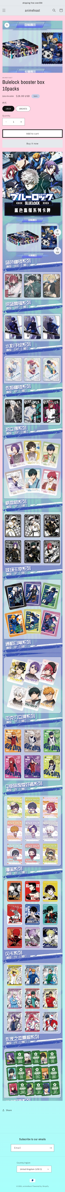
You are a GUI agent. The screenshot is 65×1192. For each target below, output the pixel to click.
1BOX (8, 108)
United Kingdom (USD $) (31, 1169)
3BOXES (23, 108)
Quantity (6, 115)
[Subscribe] (50, 1148)
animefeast (27, 1186)
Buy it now (32, 143)
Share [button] (9, 1110)
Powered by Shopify (40, 1186)
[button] (3, 10)
